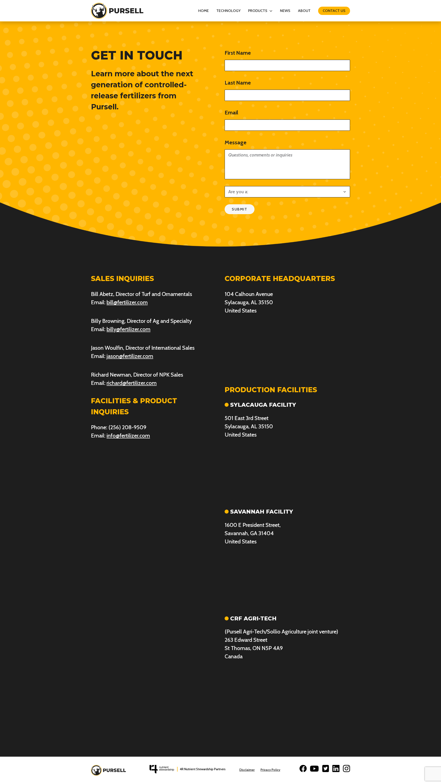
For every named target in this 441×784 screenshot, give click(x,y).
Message (235, 142)
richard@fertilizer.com (132, 383)
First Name (238, 52)
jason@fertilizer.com (130, 356)
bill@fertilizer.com (127, 302)
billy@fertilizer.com (128, 329)
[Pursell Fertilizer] (117, 11)
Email (231, 112)
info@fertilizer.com (128, 435)
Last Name (238, 82)
